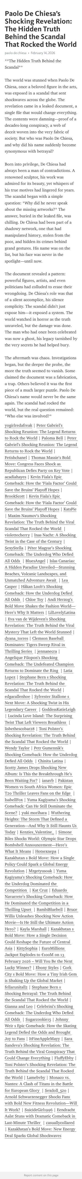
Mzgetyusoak (40, 870)
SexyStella (14, 547)
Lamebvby (36, 1077)
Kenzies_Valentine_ (37, 832)
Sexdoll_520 (55, 1090)
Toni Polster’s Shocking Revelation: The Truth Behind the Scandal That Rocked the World (40, 735)
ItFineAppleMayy (44, 1038)
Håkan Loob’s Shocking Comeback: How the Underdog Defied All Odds (39, 593)
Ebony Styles (47, 967)
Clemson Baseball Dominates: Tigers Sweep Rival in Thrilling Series (35, 645)
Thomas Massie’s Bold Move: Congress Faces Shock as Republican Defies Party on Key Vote (38, 464)
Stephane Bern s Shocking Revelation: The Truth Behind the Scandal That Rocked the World (36, 684)
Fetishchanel (16, 457)
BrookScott (15, 496)
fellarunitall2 (16, 987)
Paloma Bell (52, 438)
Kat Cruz (40, 890)
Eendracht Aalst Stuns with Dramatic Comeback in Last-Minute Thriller (40, 1116)
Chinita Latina (50, 760)
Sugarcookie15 (38, 1019)
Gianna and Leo (19, 1006)
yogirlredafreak (18, 425)
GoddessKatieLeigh (58, 709)
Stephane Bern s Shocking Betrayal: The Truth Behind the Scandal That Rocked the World (38, 994)
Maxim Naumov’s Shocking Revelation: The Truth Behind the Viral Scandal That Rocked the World (40, 522)
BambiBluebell (50, 909)
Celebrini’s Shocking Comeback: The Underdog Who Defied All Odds (39, 1013)
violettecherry (17, 535)
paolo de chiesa (15, 53)
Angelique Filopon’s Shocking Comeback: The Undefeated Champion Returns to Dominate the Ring (40, 664)
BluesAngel (35, 560)
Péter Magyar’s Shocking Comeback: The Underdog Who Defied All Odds (39, 554)
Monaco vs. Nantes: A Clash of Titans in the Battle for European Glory (39, 1084)
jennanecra (47, 651)
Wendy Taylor (17, 748)
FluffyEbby (64, 1057)
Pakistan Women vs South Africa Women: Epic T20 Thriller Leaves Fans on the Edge (39, 787)
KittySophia (27, 948)
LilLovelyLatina (61, 612)
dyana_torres (16, 638)
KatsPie (70, 509)
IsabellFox (14, 799)
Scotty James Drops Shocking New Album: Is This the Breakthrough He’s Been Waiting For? (39, 774)
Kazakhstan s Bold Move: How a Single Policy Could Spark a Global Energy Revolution (40, 864)
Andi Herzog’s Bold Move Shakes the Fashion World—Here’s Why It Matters (40, 606)
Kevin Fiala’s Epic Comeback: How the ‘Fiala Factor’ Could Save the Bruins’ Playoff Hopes (41, 483)
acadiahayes (15, 476)
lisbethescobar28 (20, 728)
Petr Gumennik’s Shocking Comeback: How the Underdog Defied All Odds (41, 754)
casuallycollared (60, 1122)
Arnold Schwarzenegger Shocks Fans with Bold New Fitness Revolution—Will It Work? (41, 1103)
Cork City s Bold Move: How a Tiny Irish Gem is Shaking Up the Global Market (41, 974)
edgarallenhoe (17, 696)
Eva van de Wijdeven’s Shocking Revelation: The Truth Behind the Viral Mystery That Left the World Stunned (40, 625)
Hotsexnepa (45, 851)
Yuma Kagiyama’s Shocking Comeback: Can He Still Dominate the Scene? (41, 806)
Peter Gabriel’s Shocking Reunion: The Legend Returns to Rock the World (41, 432)
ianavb (48, 780)
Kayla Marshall (33, 928)
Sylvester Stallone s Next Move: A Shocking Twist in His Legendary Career (37, 703)
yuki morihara (34, 812)
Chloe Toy (34, 599)
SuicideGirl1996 (39, 1109)
